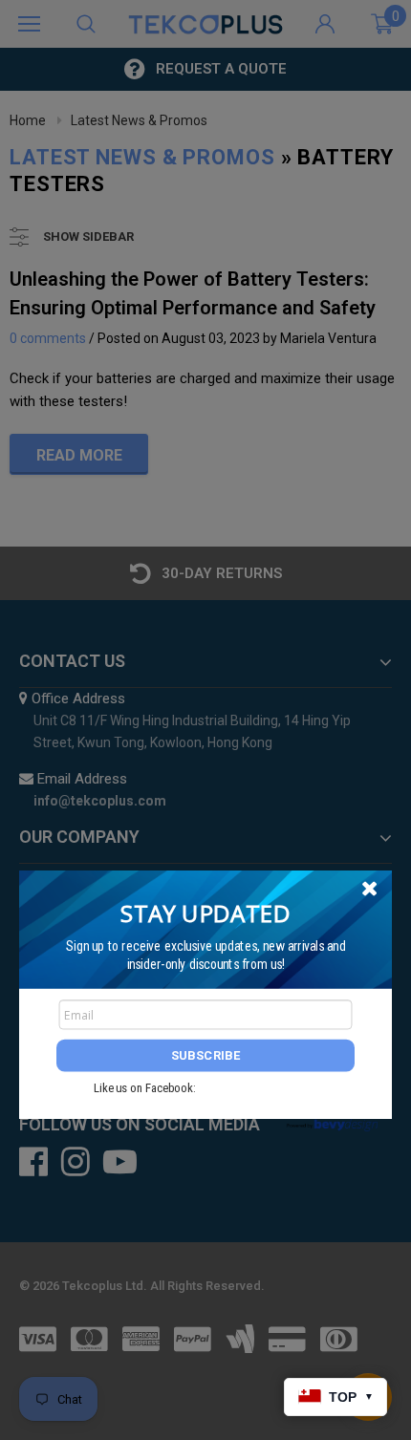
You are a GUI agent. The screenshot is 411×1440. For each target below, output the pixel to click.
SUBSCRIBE (206, 1055)
